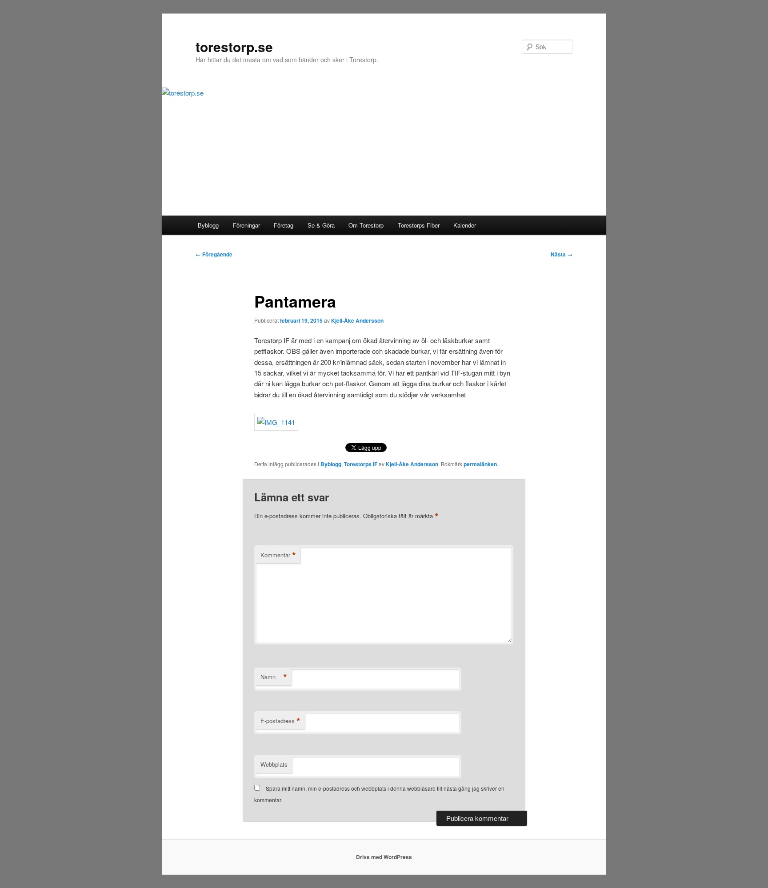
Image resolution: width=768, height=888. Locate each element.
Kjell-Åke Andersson (357, 320)
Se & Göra (321, 225)
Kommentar (278, 555)
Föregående (214, 254)
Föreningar (246, 225)
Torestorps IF (360, 464)
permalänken (480, 464)
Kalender (464, 225)
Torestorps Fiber (419, 225)
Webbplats (274, 764)
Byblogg (208, 225)
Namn (273, 677)
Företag (283, 225)
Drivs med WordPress (384, 857)
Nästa (561, 254)
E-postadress (280, 721)
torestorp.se (234, 46)
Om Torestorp (366, 225)
